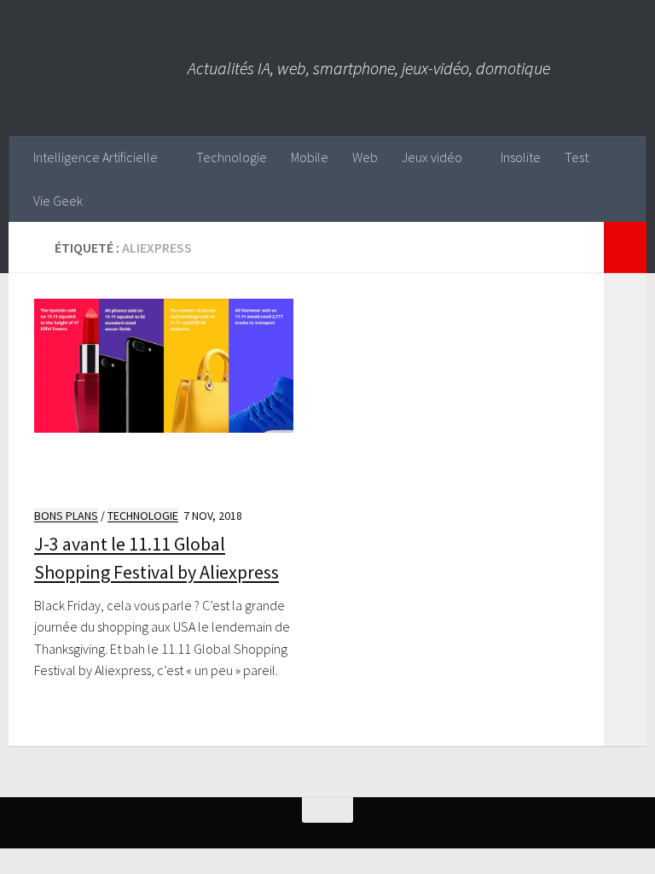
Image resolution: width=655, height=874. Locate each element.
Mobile (309, 157)
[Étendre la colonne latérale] (625, 247)
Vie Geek (58, 200)
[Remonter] (327, 810)
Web (365, 157)
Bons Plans (66, 515)
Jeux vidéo (432, 157)
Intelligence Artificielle (95, 157)
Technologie (231, 157)
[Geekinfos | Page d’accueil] (98, 68)
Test (576, 157)
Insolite (521, 157)
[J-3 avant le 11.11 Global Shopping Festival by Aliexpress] (163, 395)
